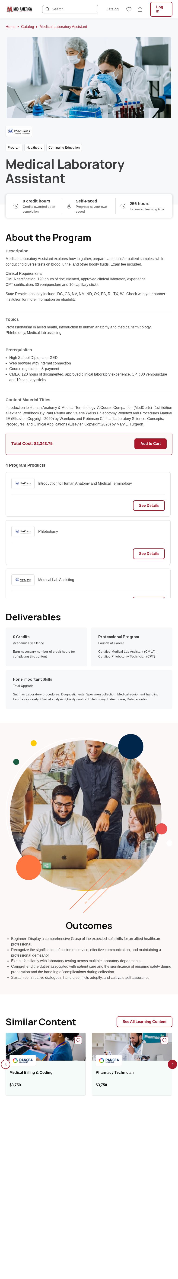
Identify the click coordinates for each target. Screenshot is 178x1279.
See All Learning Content (144, 1022)
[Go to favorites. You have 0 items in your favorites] (129, 9)
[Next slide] (172, 1064)
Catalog (112, 9)
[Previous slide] (5, 1064)
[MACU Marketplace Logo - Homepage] (19, 9)
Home (11, 27)
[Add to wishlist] (78, 1040)
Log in (159, 9)
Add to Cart (150, 444)
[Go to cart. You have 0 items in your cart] (140, 9)
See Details (149, 506)
